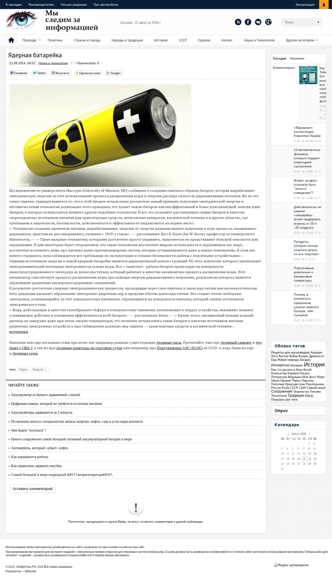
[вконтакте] (258, 22)
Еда (274, 359)
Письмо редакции (74, 4)
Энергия (37, 369)
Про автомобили (106, 4)
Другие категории (300, 40)
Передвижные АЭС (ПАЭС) (180, 347)
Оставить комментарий (32, 488)
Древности (316, 356)
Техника (315, 391)
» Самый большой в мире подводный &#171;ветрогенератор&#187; (60, 474)
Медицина (295, 377)
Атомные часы (168, 342)
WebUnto (30, 571)
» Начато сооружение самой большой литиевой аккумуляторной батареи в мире (70, 439)
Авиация (316, 352)
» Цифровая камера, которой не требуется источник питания (55, 403)
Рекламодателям (41, 4)
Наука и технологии (53, 63)
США (302, 387)
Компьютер (279, 373)
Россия (276, 387)
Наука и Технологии (259, 40)
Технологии (279, 395)
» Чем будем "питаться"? (27, 430)
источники (18, 331)
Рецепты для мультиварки (290, 352)
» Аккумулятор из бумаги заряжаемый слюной (44, 394)
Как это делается (283, 369)
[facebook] (248, 22)
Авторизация (305, 4)
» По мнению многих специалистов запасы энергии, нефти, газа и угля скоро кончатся (75, 421)
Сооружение (281, 391)
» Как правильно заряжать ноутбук (35, 465)
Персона (307, 380)
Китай (307, 369)
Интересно (280, 365)
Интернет (296, 365)
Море (320, 377)
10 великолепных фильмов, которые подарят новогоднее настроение (307, 158)
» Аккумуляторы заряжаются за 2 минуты (40, 412)
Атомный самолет (236, 342)
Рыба (285, 387)
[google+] (268, 22)
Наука (23, 369)
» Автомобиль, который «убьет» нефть (38, 447)
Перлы (296, 380)
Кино (299, 369)
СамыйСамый (316, 387)
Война (293, 356)
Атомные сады (25, 353)
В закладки (14, 4)
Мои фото (309, 377)
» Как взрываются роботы (28, 456)
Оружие (204, 40)
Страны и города (87, 40)
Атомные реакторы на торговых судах (89, 347)
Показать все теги (284, 399)
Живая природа (288, 359)
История (161, 40)
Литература (279, 377)
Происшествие (295, 384)
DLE (40, 566)
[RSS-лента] (238, 22)
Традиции (296, 395)
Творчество (301, 391)
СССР (183, 40)
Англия (283, 356)
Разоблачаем (315, 384)
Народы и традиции (127, 40)
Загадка (305, 359)
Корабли (293, 373)
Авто (274, 356)
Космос (227, 40)
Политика (55, 40)
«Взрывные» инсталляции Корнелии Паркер (307, 132)
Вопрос (304, 356)
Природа (29, 40)
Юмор (309, 395)
